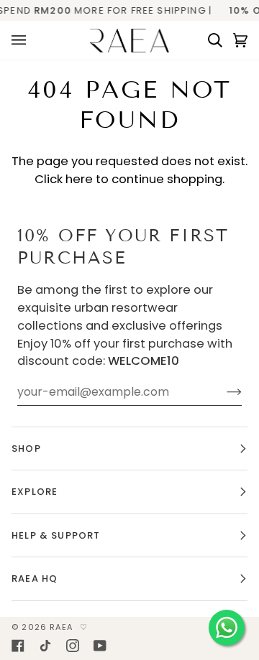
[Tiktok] (45, 645)
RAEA (61, 627)
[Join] (223, 392)
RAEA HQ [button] (35, 578)
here (79, 179)
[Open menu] (24, 40)
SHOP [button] (26, 448)
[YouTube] (100, 645)
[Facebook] (18, 645)
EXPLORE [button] (35, 491)
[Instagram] (72, 645)
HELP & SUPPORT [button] (56, 535)
